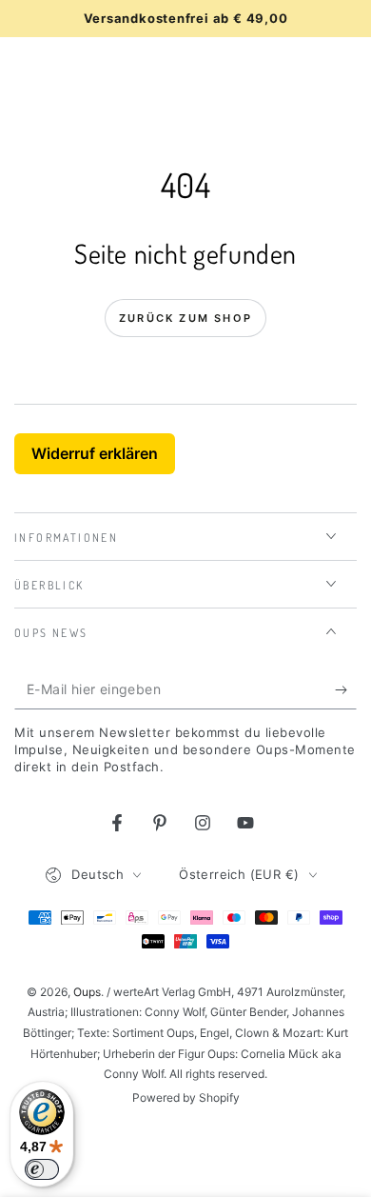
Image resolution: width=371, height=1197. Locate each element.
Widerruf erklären (94, 453)
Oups (87, 992)
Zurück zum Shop (185, 318)
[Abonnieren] (346, 690)
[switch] (42, 1169)
